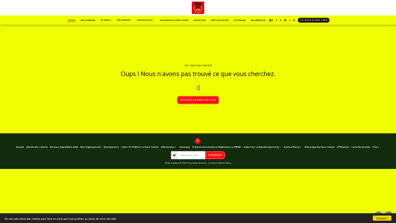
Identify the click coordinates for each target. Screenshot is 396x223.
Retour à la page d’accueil (198, 100)
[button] (106, 20)
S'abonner (215, 155)
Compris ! (382, 218)
